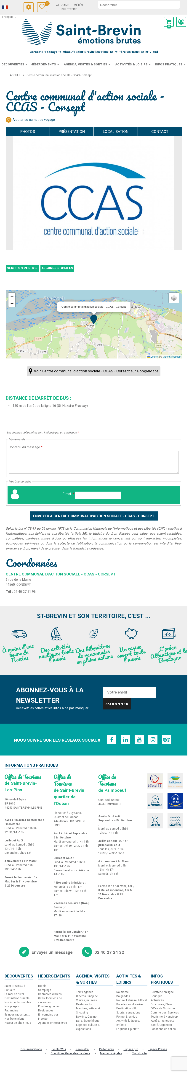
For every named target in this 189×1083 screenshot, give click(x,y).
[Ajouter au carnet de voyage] (8, 120)
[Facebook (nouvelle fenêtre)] (111, 739)
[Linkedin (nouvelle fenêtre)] (125, 739)
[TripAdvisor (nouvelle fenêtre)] (166, 739)
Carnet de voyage (46, 4)
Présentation (72, 131)
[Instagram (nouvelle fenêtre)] (152, 739)
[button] (168, 21)
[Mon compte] (181, 21)
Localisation (115, 131)
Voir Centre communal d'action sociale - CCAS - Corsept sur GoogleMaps (96, 371)
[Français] (11, 7)
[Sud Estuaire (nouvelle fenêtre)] (175, 781)
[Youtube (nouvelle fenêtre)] (139, 739)
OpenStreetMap (172, 356)
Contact (159, 131)
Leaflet (154, 356)
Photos (27, 131)
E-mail (68, 494)
